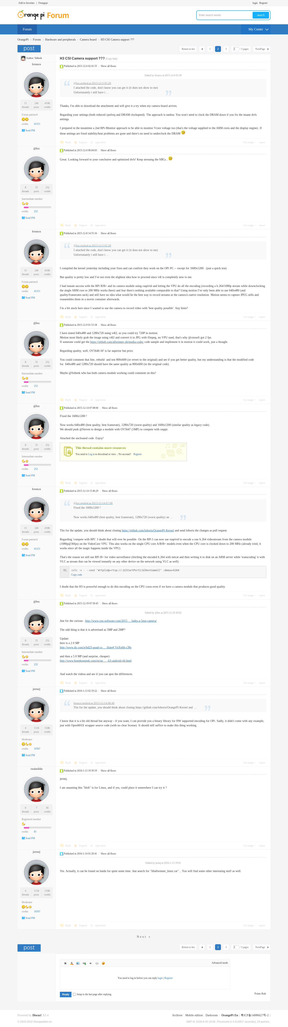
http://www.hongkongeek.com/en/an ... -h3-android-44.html (96, 660)
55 (36, 187)
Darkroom (212, 1015)
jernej (36, 689)
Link (84, 963)
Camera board (88, 39)
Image (78, 963)
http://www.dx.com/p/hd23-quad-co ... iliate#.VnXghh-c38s (95, 647)
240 (36, 103)
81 (47, 807)
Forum (27, 29)
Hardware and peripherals (60, 39)
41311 (37, 123)
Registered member (31, 819)
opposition (100, 142)
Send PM (30, 130)
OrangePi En (229, 1015)
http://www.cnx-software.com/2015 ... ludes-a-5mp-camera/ (121, 620)
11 (25, 103)
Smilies (103, 963)
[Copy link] (111, 58)
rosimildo (37, 768)
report (262, 142)
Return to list (188, 49)
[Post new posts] (29, 48)
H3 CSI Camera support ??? (117, 39)
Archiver (177, 1015)
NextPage (260, 49)
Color (72, 963)
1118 (36, 728)
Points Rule (260, 993)
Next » (144, 936)
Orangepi (43, 2)
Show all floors (108, 66)
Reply (68, 142)
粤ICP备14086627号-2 (255, 1015)
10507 (37, 748)
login (255, 2)
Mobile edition (194, 1015)
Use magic (248, 142)
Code (97, 963)
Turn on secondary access (269, 3)
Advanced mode (220, 962)
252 (47, 187)
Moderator (27, 739)
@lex (36, 148)
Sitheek (38, 58)
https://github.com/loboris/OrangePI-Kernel (148, 530)
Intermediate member (32, 198)
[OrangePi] (45, 19)
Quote (91, 963)
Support (83, 142)
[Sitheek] (23, 58)
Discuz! (37, 1015)
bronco (36, 64)
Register (263, 2)
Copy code (76, 574)
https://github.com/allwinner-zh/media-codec (117, 342)
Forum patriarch (30, 114)
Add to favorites (26, 2)
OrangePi (23, 39)
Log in (91, 454)
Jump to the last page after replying (94, 994)
